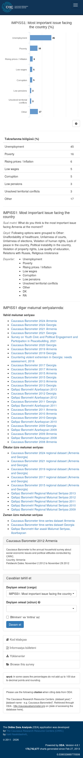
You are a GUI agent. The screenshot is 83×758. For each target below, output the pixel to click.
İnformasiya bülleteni (23, 648)
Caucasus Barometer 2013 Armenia (34, 381)
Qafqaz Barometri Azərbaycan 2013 (34, 389)
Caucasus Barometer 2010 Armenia (34, 413)
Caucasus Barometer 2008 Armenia (34, 442)
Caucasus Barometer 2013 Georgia (33, 385)
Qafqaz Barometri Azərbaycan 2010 (34, 422)
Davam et (15, 624)
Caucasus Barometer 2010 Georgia (33, 418)
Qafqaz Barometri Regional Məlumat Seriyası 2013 (43, 493)
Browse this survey (22, 664)
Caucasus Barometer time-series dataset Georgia (42, 525)
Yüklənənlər (17, 656)
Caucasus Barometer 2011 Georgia (33, 401)
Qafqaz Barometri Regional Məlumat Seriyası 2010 (43, 505)
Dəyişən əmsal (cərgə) (21, 587)
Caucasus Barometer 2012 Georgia (33, 393)
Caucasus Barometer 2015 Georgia (33, 377)
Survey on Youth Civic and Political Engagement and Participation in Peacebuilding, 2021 (44, 339)
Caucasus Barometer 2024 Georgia (33, 325)
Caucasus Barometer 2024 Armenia (34, 321)
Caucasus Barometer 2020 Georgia (33, 345)
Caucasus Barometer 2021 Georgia (33, 333)
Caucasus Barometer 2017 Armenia (34, 369)
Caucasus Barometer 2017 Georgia (33, 365)
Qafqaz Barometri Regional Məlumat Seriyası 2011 (43, 501)
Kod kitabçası (18, 639)
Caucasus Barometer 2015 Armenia (34, 373)
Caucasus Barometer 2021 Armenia (34, 329)
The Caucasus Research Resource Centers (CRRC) (35, 730)
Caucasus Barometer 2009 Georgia (33, 426)
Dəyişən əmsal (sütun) (21, 602)
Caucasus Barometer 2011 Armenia (34, 409)
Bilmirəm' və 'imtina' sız (25, 617)
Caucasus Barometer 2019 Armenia (34, 349)
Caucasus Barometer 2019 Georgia (33, 353)
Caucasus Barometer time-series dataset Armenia (43, 521)
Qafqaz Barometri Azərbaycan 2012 (34, 397)
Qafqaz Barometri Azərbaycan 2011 (34, 405)
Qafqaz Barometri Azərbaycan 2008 (34, 438)
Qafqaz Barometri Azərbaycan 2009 (34, 430)
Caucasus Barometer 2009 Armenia (34, 434)
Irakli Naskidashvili (16, 734)
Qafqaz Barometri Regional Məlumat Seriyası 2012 (43, 497)
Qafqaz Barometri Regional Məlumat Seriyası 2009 (43, 509)
